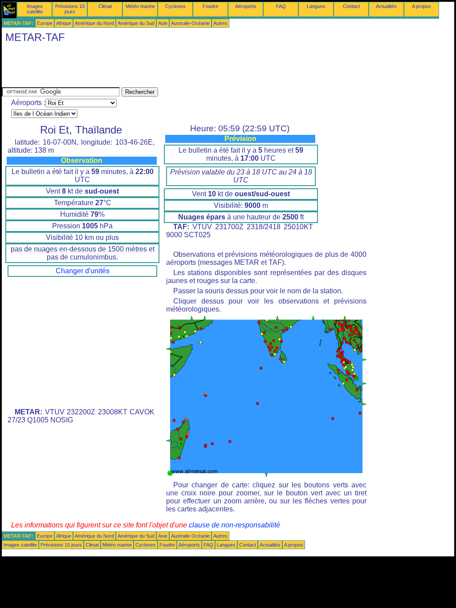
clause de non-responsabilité (234, 525)
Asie (162, 23)
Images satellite (35, 9)
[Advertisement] (164, 67)
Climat (105, 6)
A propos (421, 6)
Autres (220, 23)
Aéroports (245, 6)
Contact (351, 6)
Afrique (63, 23)
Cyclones (175, 6)
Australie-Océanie (190, 23)
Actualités (386, 6)
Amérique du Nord (94, 23)
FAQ (281, 6)
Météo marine (140, 6)
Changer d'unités (83, 271)
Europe (45, 23)
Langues (316, 6)
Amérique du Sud (136, 23)
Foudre (210, 6)
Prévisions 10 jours (70, 9)
